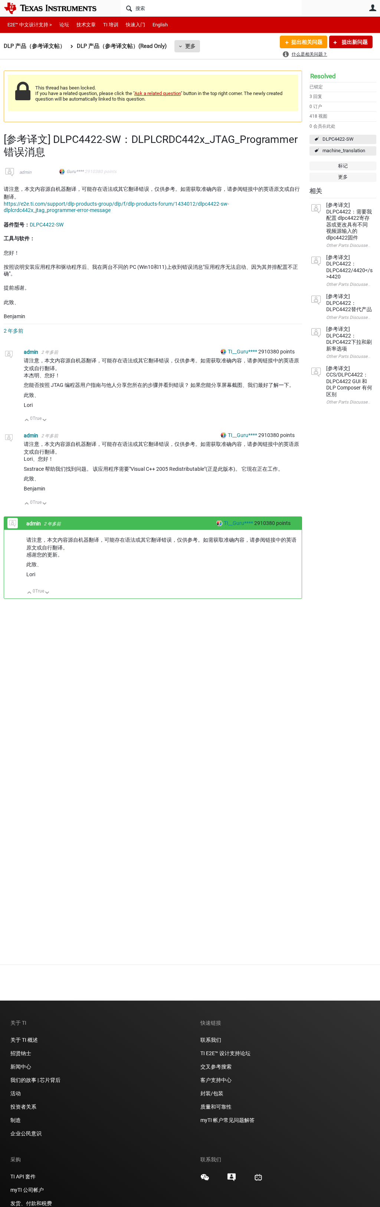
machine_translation (343, 150)
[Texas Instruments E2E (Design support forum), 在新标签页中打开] (231, 1180)
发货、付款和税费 (31, 1203)
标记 (343, 166)
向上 (27, 420)
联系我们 (210, 1040)
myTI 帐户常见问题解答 (227, 1120)
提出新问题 (354, 42)
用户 (372, 8)
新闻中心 (20, 1067)
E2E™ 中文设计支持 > (29, 24)
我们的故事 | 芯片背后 (35, 1080)
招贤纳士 (20, 1053)
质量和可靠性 (216, 1107)
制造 (15, 1120)
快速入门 (135, 24)
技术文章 (86, 24)
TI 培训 (110, 24)
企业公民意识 (26, 1133)
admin (25, 172)
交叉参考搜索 (216, 1067)
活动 (15, 1093)
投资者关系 (23, 1107)
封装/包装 (211, 1093)
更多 (190, 46)
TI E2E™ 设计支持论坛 (225, 1053)
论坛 (64, 24)
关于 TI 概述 (24, 1040)
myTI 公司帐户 (27, 1190)
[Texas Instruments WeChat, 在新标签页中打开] (204, 1180)
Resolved (323, 76)
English (160, 24)
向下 (45, 420)
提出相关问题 (306, 42)
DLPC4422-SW (338, 139)
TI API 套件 (23, 1177)
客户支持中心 (216, 1080)
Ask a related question (157, 93)
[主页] (56, 8)
